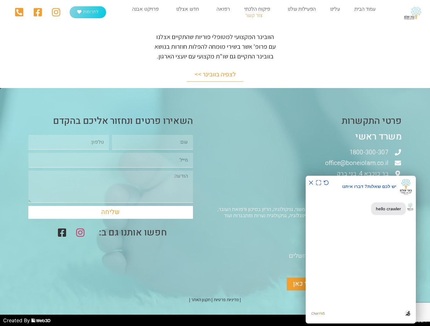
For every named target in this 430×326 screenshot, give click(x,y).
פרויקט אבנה (145, 9)
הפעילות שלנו (302, 9)
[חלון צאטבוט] (361, 249)
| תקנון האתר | (200, 299)
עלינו (335, 9)
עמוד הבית (365, 9)
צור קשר (254, 15)
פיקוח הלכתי (257, 9)
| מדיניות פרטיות (227, 299)
